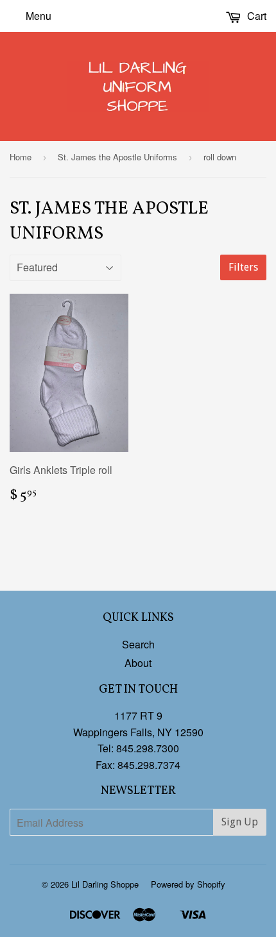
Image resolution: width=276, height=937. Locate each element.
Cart (255, 15)
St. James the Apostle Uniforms (117, 157)
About (138, 662)
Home (20, 157)
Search (138, 644)
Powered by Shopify (188, 884)
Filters (243, 267)
